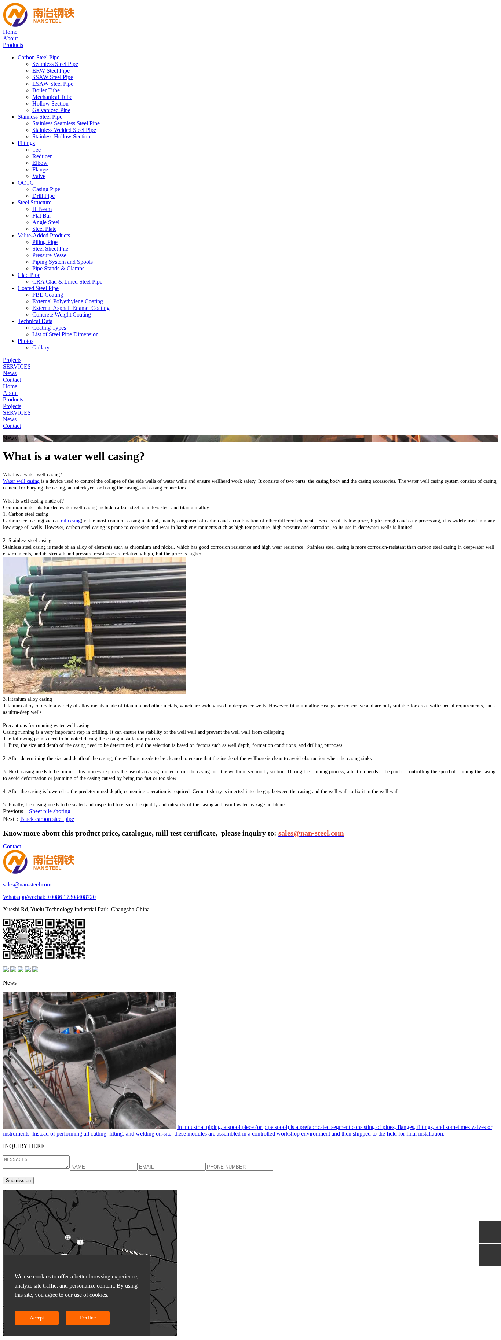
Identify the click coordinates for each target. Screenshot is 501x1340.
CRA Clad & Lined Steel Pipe (67, 281)
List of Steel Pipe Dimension (65, 334)
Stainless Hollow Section (61, 136)
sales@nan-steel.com (27, 884)
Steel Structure (34, 202)
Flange (40, 169)
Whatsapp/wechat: (25, 897)
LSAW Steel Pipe (52, 84)
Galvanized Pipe (51, 110)
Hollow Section (50, 103)
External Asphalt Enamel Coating (71, 308)
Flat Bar (41, 215)
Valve (38, 176)
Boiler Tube (46, 90)
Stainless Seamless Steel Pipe (66, 123)
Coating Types (49, 328)
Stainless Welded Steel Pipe (64, 130)
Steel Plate (44, 229)
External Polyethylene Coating (67, 301)
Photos (25, 341)
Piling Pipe (45, 242)
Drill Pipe (43, 196)
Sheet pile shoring (49, 811)
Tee (36, 150)
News (10, 373)
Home (10, 32)
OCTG (26, 182)
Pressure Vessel (50, 255)
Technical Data (35, 321)
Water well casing (21, 481)
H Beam (42, 209)
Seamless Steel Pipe (55, 64)
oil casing (71, 520)
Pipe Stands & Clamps (58, 268)
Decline (88, 1318)
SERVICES (17, 366)
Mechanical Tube (52, 97)
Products (13, 45)
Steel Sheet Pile (50, 248)
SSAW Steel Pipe (52, 77)
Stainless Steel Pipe (40, 117)
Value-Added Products (44, 235)
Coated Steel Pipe (38, 288)
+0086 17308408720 (71, 897)
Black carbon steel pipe (47, 819)
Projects (12, 360)
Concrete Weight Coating (61, 314)
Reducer (42, 156)
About (10, 38)
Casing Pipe (46, 189)
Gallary (41, 347)
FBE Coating (47, 295)
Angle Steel (45, 222)
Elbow (40, 163)
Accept (37, 1318)
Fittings (26, 143)
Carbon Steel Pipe (38, 57)
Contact (12, 380)
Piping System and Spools (62, 262)
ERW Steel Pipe (51, 70)
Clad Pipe (29, 275)
